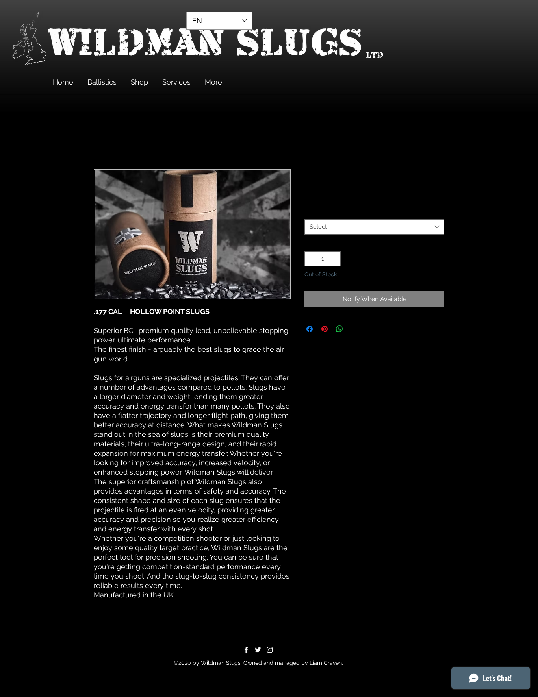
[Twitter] (258, 650)
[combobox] (374, 227)
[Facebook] (246, 650)
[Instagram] (270, 650)
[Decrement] (310, 259)
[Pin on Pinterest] (324, 329)
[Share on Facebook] (309, 329)
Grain (312, 212)
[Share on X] (354, 329)
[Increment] (334, 259)
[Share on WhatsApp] (339, 329)
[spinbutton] (322, 259)
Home (103, 140)
